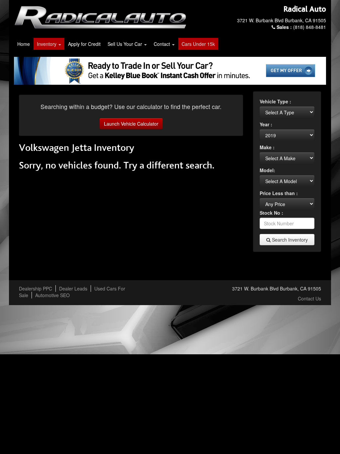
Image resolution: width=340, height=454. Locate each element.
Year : (266, 124)
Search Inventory (289, 239)
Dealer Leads (73, 288)
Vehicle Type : (275, 101)
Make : (267, 147)
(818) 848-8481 (301, 27)
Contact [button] (162, 44)
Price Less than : (279, 193)
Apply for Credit (84, 44)
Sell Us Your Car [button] (125, 44)
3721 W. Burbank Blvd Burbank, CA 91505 (281, 20)
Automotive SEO (52, 295)
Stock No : (271, 212)
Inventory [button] (47, 44)
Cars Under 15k (198, 44)
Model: (267, 170)
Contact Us (309, 298)
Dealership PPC (35, 288)
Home (23, 44)
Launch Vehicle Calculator (131, 123)
